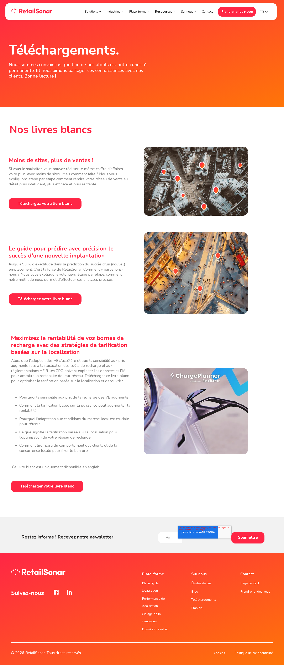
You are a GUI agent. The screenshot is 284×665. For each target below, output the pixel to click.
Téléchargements (203, 600)
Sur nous (187, 12)
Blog (194, 592)
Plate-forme (138, 12)
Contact (207, 12)
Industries (113, 12)
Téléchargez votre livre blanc (45, 203)
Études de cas (201, 583)
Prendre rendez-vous (237, 12)
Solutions (91, 12)
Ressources (163, 12)
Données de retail (155, 629)
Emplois (197, 608)
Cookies (219, 653)
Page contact (249, 583)
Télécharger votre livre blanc (47, 486)
